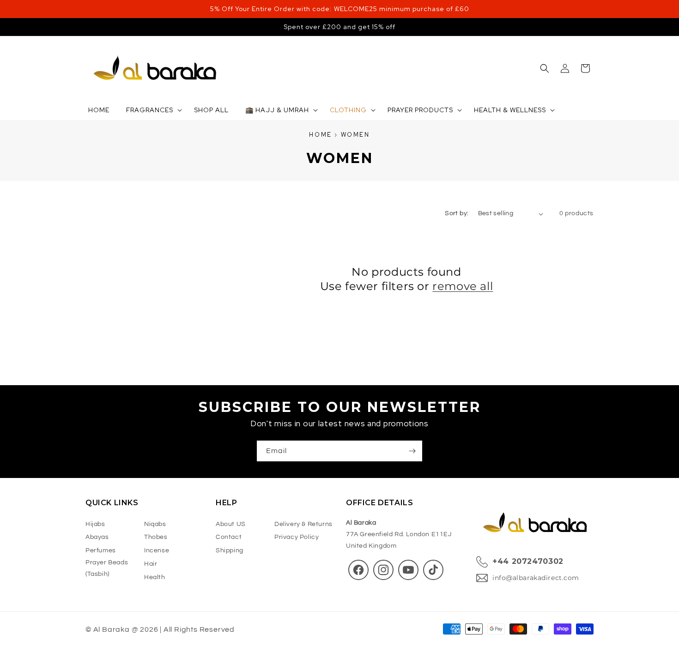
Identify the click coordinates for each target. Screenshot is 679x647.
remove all (462, 286)
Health (154, 577)
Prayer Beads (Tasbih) (106, 568)
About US (231, 524)
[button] (544, 68)
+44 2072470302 (528, 561)
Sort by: (456, 213)
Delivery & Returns (303, 524)
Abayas (97, 537)
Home (320, 135)
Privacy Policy (296, 537)
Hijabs (95, 524)
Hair (150, 564)
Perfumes (100, 550)
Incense (156, 550)
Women (355, 135)
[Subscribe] (412, 451)
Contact (229, 537)
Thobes (156, 537)
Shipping (229, 550)
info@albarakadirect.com (535, 577)
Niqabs (155, 524)
